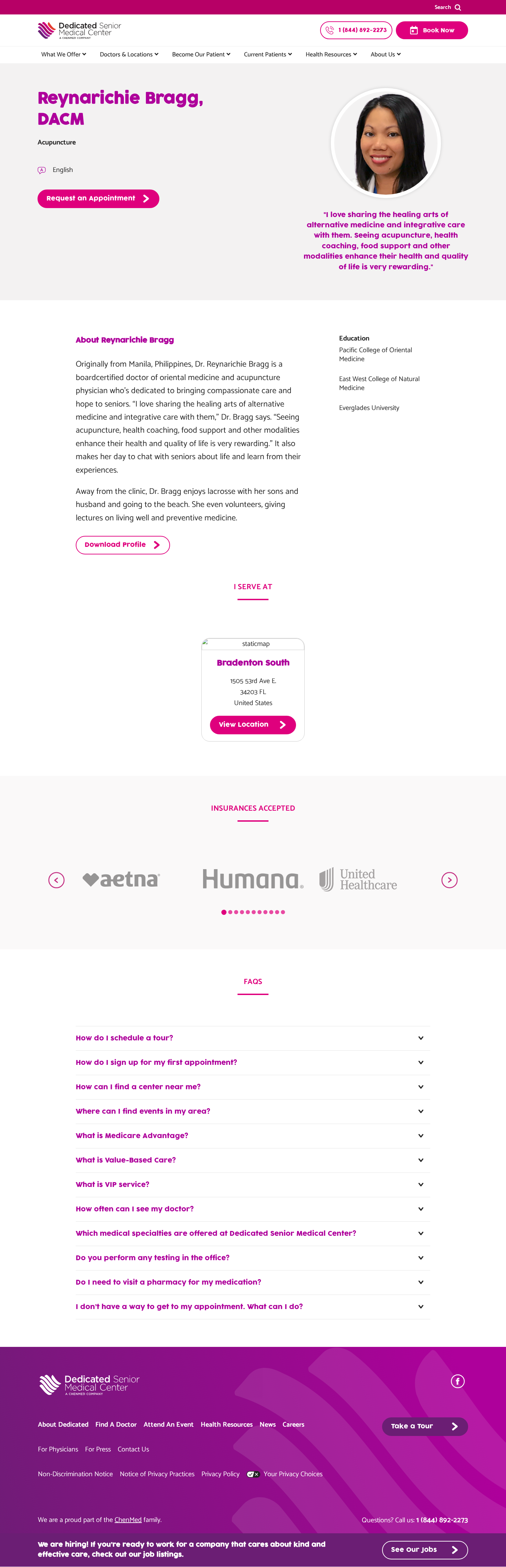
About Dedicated (63, 1424)
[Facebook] (459, 1381)
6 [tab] (254, 912)
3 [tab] (236, 912)
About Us (383, 55)
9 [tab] (271, 912)
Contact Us (133, 1449)
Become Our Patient (198, 55)
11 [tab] (283, 912)
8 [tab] (265, 912)
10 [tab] (277, 912)
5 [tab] (248, 912)
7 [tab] (259, 912)
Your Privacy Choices (292, 1474)
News (268, 1424)
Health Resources (328, 55)
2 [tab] (230, 912)
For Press (98, 1449)
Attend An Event (169, 1424)
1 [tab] (223, 912)
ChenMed (128, 1520)
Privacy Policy (220, 1474)
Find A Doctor (116, 1424)
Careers (293, 1424)
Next (449, 880)
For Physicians (58, 1449)
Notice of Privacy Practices (157, 1474)
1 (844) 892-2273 (442, 1520)
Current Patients (265, 55)
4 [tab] (242, 912)
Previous (56, 880)
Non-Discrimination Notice (75, 1474)
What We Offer (61, 55)
